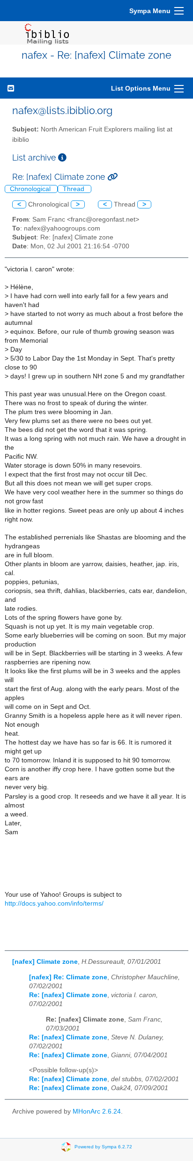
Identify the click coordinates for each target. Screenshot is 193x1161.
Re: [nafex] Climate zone (68, 995)
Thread (74, 188)
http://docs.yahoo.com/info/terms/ (54, 903)
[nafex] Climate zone (45, 961)
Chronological (31, 188)
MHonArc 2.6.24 (97, 1111)
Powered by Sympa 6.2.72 (103, 1146)
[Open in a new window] (62, 157)
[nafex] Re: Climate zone (68, 977)
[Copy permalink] (112, 177)
